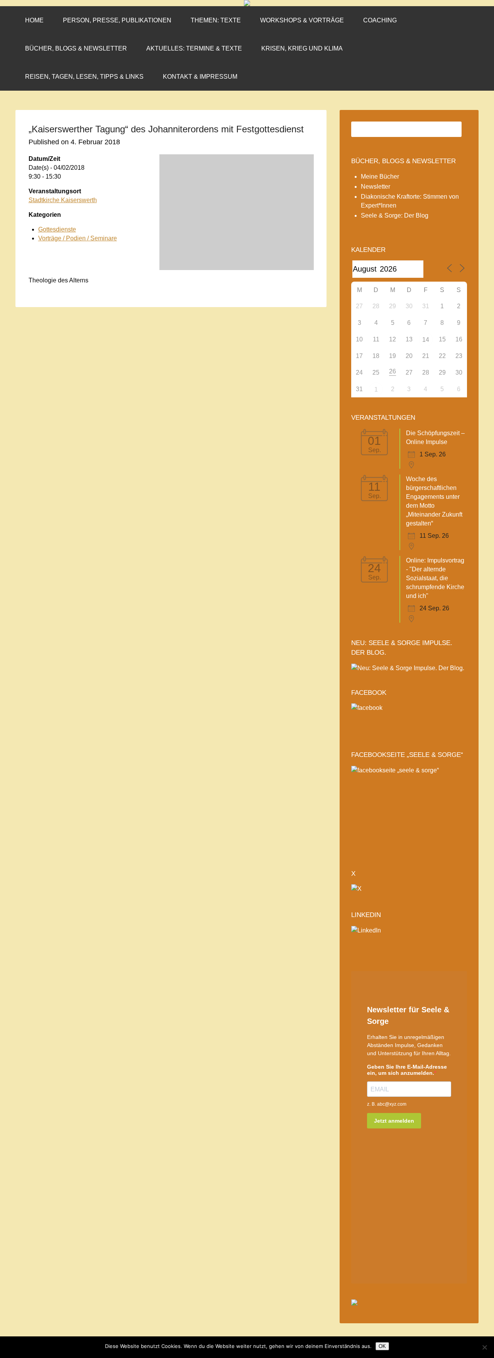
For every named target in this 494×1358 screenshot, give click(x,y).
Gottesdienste (57, 229)
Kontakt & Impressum (200, 76)
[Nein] (484, 1347)
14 (425, 339)
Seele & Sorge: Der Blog (394, 215)
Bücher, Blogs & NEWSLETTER (76, 48)
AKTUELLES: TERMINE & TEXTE (194, 48)
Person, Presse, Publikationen (117, 20)
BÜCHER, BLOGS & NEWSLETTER (403, 161)
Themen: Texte (216, 20)
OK (382, 1346)
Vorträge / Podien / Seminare (77, 238)
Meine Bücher (380, 176)
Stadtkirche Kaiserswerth (63, 200)
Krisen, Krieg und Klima (302, 48)
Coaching (380, 20)
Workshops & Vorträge (302, 20)
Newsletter (375, 186)
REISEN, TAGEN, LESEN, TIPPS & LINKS (84, 76)
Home (34, 20)
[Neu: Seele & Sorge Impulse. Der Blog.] (407, 668)
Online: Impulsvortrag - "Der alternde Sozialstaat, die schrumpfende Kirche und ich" (435, 578)
